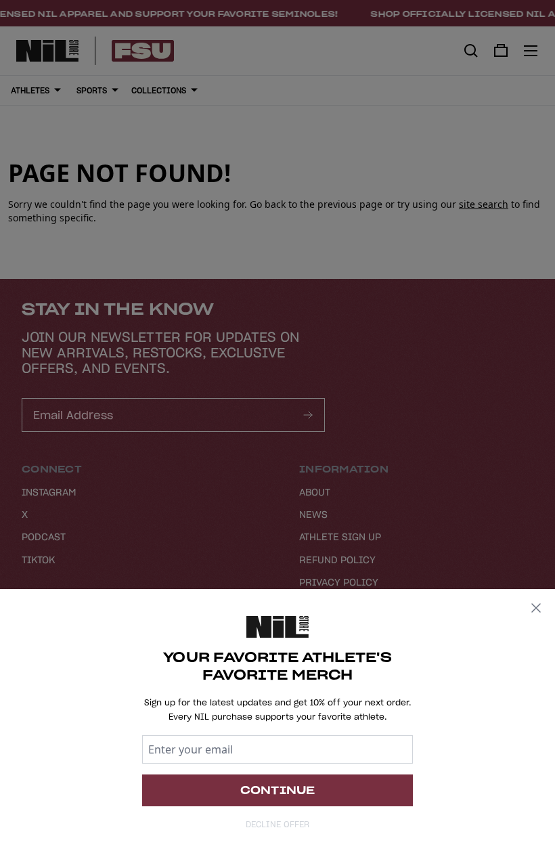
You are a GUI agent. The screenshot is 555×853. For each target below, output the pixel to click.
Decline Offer (277, 824)
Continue (277, 790)
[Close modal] (536, 607)
